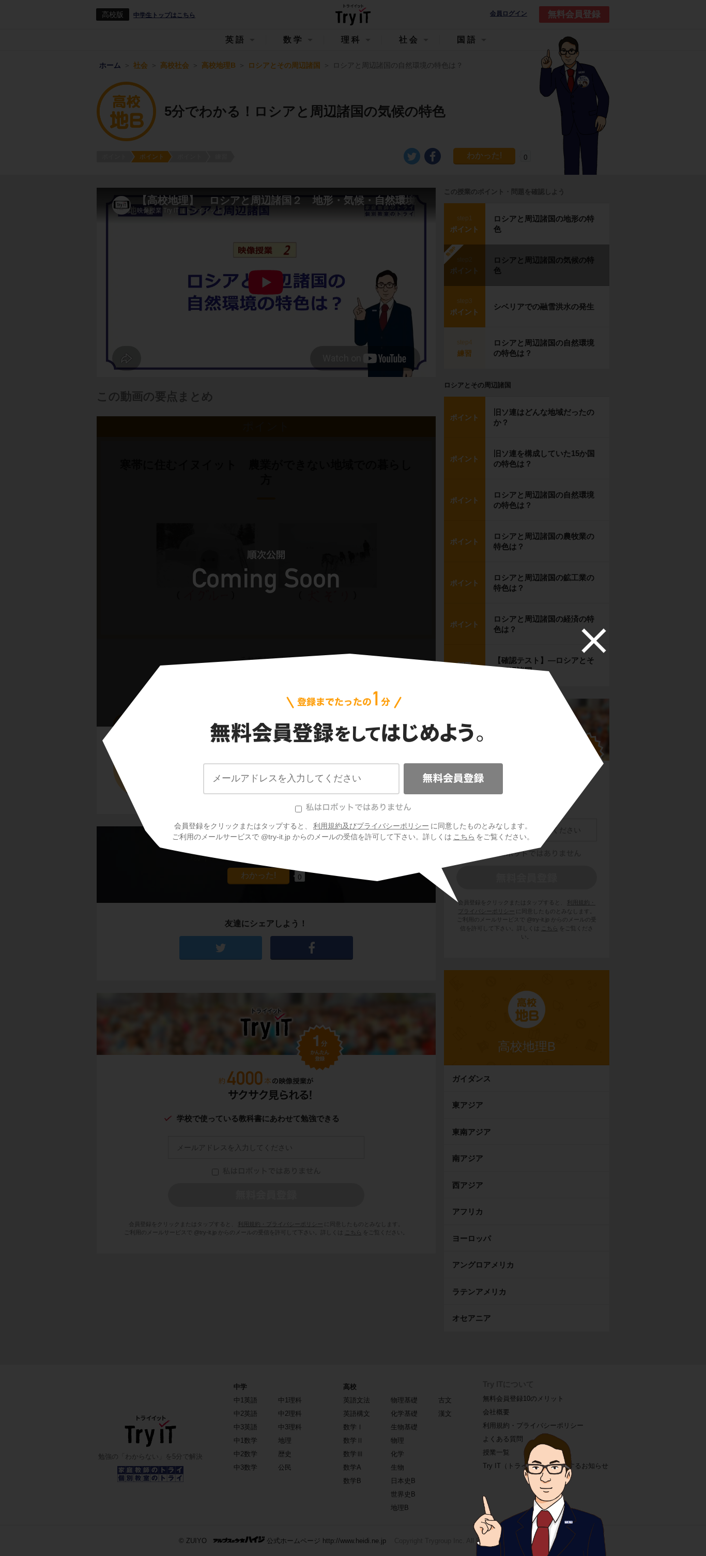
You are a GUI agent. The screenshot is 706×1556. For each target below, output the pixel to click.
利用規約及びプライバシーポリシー (371, 826)
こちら (464, 837)
